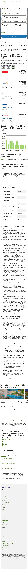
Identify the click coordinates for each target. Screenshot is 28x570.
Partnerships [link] (4, 498)
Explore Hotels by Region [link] (6, 509)
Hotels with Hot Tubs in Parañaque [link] (8, 463)
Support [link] (3, 541)
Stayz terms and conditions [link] (7, 536)
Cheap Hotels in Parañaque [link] (7, 458)
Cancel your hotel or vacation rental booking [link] (10, 543)
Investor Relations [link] (5, 502)
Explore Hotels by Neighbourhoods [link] (8, 511)
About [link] (3, 491)
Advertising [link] (4, 504)
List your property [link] (5, 496)
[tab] (3, 8)
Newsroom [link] (4, 500)
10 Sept (19, 25)
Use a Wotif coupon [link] (5, 549)
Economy (10, 32)
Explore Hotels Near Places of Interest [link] (9, 513)
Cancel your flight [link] (5, 545)
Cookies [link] (3, 531)
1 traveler (3, 32)
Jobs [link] (3, 493)
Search (14, 36)
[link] (14, 439)
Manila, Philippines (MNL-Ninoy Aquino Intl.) (15, 21)
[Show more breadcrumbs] (2, 5)
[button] (14, 451)
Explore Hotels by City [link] (6, 516)
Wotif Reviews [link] (4, 524)
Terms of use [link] (4, 533)
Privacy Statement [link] (5, 529)
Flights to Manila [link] (7, 5)
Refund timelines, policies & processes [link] (9, 547)
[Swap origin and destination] (25, 19)
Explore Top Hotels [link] (5, 518)
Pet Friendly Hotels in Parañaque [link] (8, 468)
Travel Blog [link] (4, 522)
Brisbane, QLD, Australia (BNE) (11, 17)
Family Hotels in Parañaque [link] (7, 461)
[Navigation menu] (25, 1)
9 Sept (5, 25)
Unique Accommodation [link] (6, 520)
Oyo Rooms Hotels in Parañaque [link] (8, 466)
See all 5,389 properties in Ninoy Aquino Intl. (14, 420)
